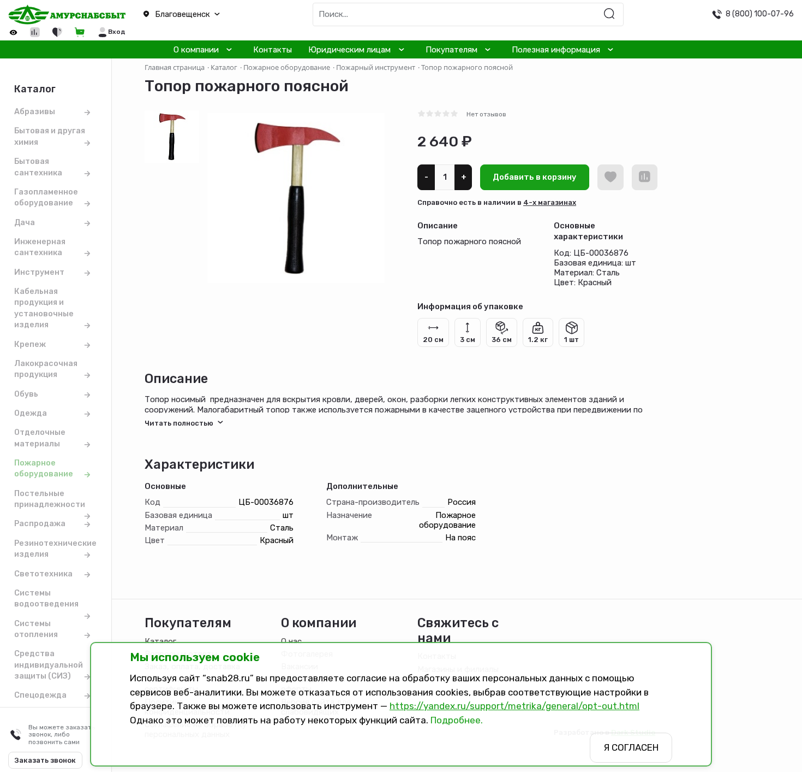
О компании (196, 50)
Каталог (160, 641)
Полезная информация (556, 50)
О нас (291, 641)
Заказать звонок (45, 760)
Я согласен (631, 747)
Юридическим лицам (349, 50)
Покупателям (451, 50)
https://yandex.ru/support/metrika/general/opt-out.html (514, 705)
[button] (200, 15)
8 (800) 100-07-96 (760, 13)
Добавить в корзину (535, 177)
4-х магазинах (549, 202)
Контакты (272, 50)
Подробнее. (456, 720)
